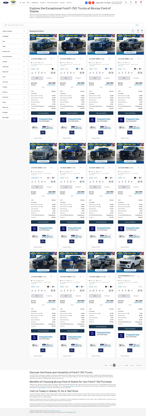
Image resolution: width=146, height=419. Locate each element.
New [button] (23, 2)
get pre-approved (70, 386)
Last (131, 365)
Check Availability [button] (43, 113)
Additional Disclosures (55, 410)
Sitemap (45, 410)
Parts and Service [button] (52, 2)
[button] (20, 2)
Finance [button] (62, 2)
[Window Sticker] (54, 73)
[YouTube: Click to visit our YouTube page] (89, 2)
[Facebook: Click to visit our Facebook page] (86, 2)
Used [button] (28, 2)
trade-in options (42, 387)
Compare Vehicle (38, 138)
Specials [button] (43, 2)
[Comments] (52, 73)
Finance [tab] (49, 78)
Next (127, 365)
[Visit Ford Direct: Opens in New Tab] (73, 412)
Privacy (48, 410)
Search (137, 25)
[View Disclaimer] (45, 72)
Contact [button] (69, 2)
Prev (110, 365)
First (105, 365)
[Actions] (54, 58)
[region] (43, 100)
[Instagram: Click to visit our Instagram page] (93, 2)
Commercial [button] (35, 2)
